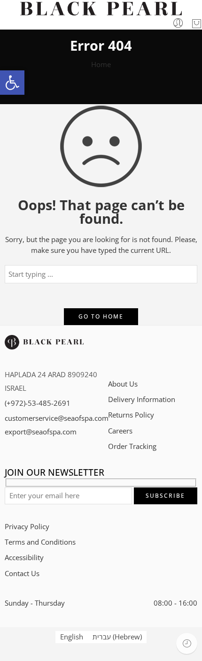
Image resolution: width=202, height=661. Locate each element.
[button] (12, 82)
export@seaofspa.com (41, 431)
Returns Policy (131, 414)
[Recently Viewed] (186, 643)
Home (101, 64)
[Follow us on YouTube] (177, 350)
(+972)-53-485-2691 (37, 403)
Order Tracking (132, 446)
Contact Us (22, 573)
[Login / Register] (178, 23)
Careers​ (120, 430)
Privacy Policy (27, 526)
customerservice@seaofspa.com (57, 418)
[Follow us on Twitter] (111, 350)
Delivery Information (141, 399)
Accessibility (24, 557)
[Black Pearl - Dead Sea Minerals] (101, 8)
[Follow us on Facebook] (128, 350)
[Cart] (196, 23)
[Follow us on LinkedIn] (160, 350)
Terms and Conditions (40, 542)
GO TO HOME (101, 316)
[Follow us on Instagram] (144, 350)
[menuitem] (71, 637)
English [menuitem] (71, 636)
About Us (123, 384)
